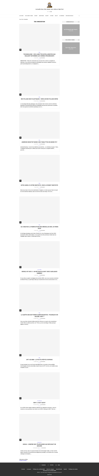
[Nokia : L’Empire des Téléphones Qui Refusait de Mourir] (39, 427)
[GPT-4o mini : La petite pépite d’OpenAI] (39, 342)
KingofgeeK (60, 472)
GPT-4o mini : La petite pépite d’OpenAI (39, 359)
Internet (35, 15)
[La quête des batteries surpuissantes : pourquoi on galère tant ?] (39, 298)
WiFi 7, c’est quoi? (39, 402)
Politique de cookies (73, 469)
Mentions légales (50, 469)
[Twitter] (49, 11)
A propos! (29, 469)
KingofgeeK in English (69, 15)
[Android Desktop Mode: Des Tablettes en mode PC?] (39, 125)
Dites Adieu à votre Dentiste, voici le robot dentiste (39, 185)
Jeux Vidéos (21, 15)
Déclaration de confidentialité (49, 470)
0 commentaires (42, 57)
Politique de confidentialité (39, 469)
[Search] (79, 15)
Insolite (56, 15)
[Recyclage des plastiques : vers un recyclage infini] (39, 82)
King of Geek (21, 19)
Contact (23, 469)
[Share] (20, 49)
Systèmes (51, 15)
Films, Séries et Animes (29, 15)
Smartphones (41, 15)
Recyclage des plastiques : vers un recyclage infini (39, 99)
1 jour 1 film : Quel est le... (71, 47)
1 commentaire (42, 187)
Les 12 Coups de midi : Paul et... (71, 29)
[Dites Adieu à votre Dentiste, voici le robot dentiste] (39, 168)
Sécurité (46, 15)
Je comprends (61, 15)
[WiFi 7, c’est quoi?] (39, 385)
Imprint (65, 469)
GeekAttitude (59, 469)
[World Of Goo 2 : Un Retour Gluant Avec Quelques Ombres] (39, 254)
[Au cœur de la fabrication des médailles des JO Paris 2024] (39, 210)
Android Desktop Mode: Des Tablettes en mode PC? (39, 142)
